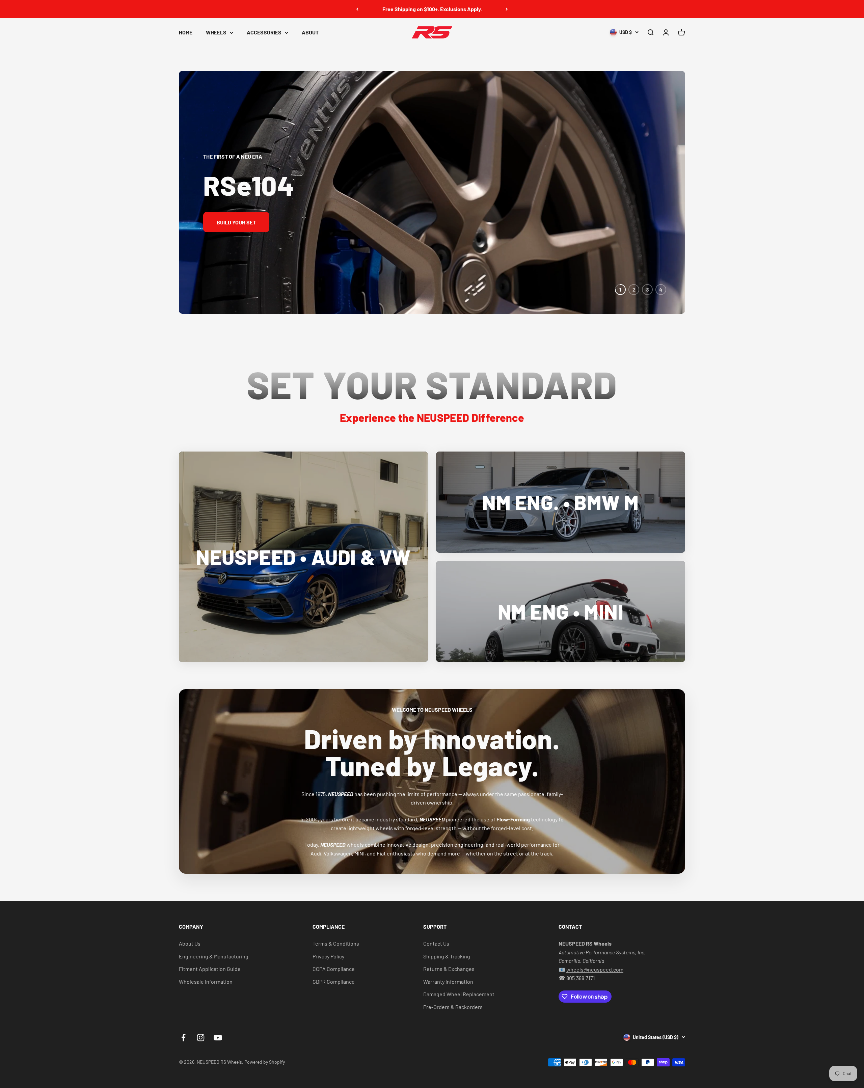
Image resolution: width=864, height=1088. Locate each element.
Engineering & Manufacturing (213, 956)
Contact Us (436, 943)
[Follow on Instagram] (200, 1037)
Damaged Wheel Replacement (458, 994)
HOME (185, 32)
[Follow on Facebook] (183, 1037)
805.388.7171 (580, 978)
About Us (189, 943)
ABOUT (310, 32)
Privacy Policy (328, 956)
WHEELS (216, 32)
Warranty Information (448, 981)
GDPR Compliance (334, 981)
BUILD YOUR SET (236, 222)
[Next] (507, 9)
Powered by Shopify (264, 1062)
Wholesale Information (206, 981)
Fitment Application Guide (210, 968)
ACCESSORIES (264, 32)
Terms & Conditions (336, 943)
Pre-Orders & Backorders (453, 1007)
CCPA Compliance (334, 968)
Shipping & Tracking (446, 956)
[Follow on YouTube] (217, 1037)
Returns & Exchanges (449, 968)
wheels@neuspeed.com (594, 969)
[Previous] (357, 9)
